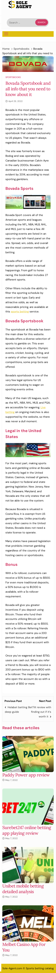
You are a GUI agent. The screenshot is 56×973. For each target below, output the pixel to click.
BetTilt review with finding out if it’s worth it (39, 712)
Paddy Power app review (26, 775)
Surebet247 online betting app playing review (26, 830)
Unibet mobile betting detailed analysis (23, 888)
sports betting (20, 311)
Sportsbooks (13, 77)
